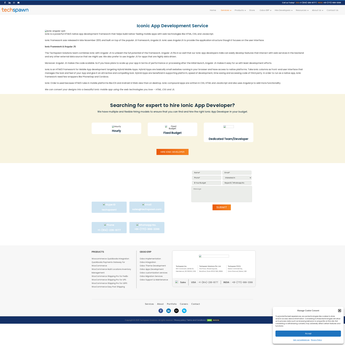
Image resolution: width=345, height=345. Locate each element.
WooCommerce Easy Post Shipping (108, 286)
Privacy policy (180, 320)
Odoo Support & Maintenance (154, 279)
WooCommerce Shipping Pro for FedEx (110, 276)
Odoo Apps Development (152, 269)
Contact (195, 304)
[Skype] (184, 310)
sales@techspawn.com (147, 209)
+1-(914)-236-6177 (308, 2)
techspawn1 (109, 209)
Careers (184, 304)
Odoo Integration (148, 262)
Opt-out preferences (301, 340)
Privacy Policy (316, 340)
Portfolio (172, 304)
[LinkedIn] (168, 310)
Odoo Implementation (150, 258)
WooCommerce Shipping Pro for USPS (109, 283)
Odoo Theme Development (153, 265)
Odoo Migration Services (151, 276)
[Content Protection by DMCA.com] (213, 320)
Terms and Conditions (196, 320)
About (160, 304)
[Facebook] (160, 310)
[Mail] (176, 310)
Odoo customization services (153, 272)
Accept (308, 333)
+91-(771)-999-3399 (332, 2)
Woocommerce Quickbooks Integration (110, 258)
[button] (339, 310)
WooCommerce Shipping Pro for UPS (109, 279)
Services (149, 304)
